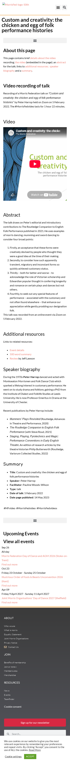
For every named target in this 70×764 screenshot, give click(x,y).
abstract (61, 62)
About (9, 618)
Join (7, 654)
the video (20, 62)
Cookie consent (12, 706)
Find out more (9, 564)
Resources (12, 682)
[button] (58, 7)
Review (14, 358)
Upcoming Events (21, 533)
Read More (35, 750)
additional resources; (37, 66)
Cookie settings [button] (13, 756)
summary (27, 70)
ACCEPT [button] (30, 756)
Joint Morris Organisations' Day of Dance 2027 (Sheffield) (34, 598)
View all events (18, 541)
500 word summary (20, 354)
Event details (17, 350)
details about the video (43, 57)
